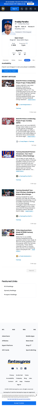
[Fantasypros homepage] (3, 10)
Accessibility (10, 378)
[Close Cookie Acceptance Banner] (36, 395)
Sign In (19, 384)
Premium (27, 381)
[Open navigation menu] (35, 8)
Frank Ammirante (25, 256)
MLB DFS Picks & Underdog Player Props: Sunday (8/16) (25, 121)
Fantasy (18, 108)
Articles (27, 60)
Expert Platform (7, 345)
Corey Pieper (24, 141)
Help (21, 381)
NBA (24, 329)
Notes (13, 60)
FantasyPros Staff (25, 176)
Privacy (12, 375)
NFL (3, 329)
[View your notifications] (26, 8)
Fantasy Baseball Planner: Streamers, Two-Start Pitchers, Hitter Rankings (26, 154)
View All (31, 270)
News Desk (29, 341)
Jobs (30, 378)
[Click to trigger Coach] (22, 8)
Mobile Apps (30, 336)
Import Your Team (10, 71)
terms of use (21, 4)
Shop (28, 345)
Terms (26, 375)
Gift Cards (5, 350)
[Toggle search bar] (30, 8)
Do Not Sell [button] (19, 375)
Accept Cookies (19, 403)
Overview (5, 60)
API (16, 381)
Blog (25, 378)
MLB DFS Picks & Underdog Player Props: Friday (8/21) (25, 82)
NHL (34, 329)
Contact (10, 381)
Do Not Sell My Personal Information (19, 399)
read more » (32, 99)
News (20, 60)
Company (19, 378)
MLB (13, 329)
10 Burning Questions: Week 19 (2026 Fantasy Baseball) (24, 232)
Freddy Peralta (21, 22)
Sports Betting (31, 350)
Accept (30, 4)
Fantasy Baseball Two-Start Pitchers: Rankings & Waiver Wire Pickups (25, 192)
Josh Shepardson (25, 104)
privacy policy (9, 4)
